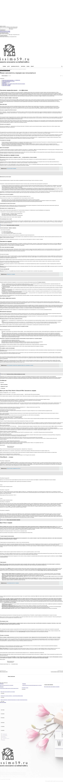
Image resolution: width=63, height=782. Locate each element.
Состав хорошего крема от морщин (57, 671)
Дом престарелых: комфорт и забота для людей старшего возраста (9, 688)
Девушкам (10, 69)
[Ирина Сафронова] (0, 75)
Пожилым (5, 70)
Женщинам (8, 70)
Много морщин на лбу (3, 671)
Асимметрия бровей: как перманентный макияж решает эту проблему (32, 685)
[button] (62, 66)
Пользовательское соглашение (5, 31)
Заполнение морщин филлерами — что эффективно (11, 80)
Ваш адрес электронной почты (14, 34)
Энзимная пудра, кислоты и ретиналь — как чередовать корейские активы (12, 695)
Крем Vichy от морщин (6, 85)
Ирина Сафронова (5, 75)
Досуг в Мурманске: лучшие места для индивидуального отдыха (10, 712)
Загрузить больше (3, 702)
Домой (1, 69)
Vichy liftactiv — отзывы (6, 84)
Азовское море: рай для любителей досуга (7, 708)
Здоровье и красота (5, 69)
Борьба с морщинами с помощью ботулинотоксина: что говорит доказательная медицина (14, 699)
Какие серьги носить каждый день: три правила (6, 685)
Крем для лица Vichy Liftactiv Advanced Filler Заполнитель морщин (13, 83)
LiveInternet (4, 82)
